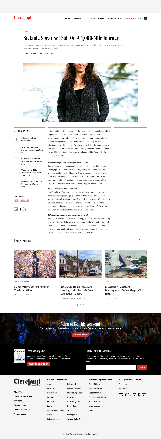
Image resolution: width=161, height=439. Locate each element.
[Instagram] (134, 394)
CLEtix (91, 410)
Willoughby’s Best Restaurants (28, 139)
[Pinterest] (139, 394)
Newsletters (124, 388)
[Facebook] (125, 394)
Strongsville (72, 415)
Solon (69, 410)
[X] (129, 394)
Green (49, 415)
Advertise (18, 401)
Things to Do (80, 19)
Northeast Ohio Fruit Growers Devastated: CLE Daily (32, 150)
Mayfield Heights (74, 388)
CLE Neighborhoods (55, 410)
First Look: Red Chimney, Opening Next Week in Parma (31, 184)
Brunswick (51, 406)
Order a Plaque (20, 405)
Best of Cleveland (96, 384)
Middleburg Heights (75, 393)
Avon (49, 384)
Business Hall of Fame (98, 397)
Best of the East (95, 388)
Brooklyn (50, 401)
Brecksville (51, 397)
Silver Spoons (94, 406)
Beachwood (52, 393)
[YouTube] (144, 394)
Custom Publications (22, 409)
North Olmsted (73, 397)
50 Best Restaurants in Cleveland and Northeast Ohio (31, 161)
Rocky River (72, 406)
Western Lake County (75, 419)
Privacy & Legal (20, 414)
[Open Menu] (145, 18)
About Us (18, 392)
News (68, 19)
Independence (53, 419)
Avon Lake (51, 388)
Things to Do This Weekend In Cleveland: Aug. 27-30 (31, 172)
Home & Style (114, 19)
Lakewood (71, 384)
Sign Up (141, 367)
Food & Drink (97, 19)
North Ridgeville (73, 401)
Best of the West (95, 393)
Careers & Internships (23, 396)
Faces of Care (94, 401)
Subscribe (130, 18)
